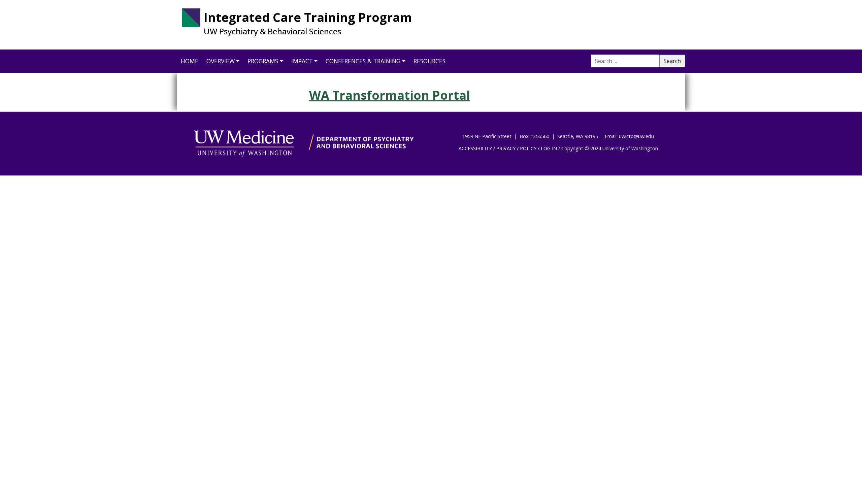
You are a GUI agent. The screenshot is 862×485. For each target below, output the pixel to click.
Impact (302, 61)
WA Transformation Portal (389, 95)
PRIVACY (506, 148)
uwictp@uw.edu (636, 136)
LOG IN (549, 148)
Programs (262, 61)
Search (672, 61)
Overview (220, 61)
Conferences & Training (363, 61)
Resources (429, 61)
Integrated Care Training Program (308, 17)
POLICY (528, 148)
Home (189, 61)
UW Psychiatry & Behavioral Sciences (272, 31)
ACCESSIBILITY (475, 148)
